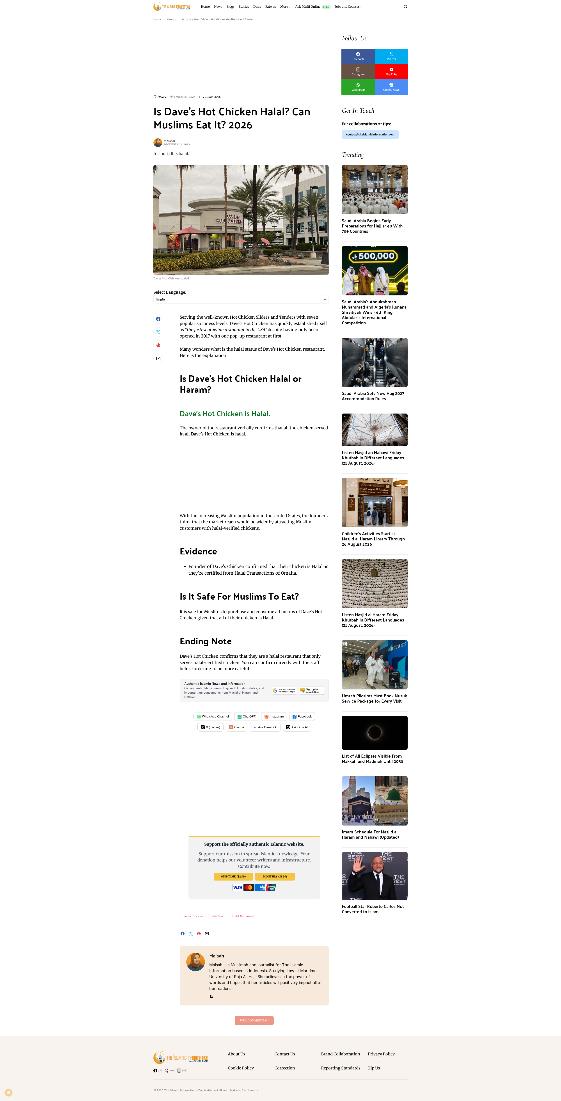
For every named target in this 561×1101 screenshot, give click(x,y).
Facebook (305, 716)
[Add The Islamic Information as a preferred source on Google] (284, 690)
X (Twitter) (213, 727)
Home (157, 19)
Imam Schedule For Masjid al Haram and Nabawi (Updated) (370, 834)
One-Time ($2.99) (233, 876)
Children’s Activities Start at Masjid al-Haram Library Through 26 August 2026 (373, 538)
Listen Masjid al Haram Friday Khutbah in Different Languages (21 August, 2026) (373, 619)
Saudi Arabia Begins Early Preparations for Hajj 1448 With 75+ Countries (372, 225)
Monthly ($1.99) (275, 876)
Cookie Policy (241, 1068)
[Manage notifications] (8, 1092)
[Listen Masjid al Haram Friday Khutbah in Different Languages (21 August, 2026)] (375, 583)
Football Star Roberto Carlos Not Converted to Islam (373, 908)
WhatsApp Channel (215, 716)
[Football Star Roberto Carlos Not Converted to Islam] (375, 875)
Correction (285, 1068)
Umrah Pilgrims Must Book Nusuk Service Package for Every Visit (374, 698)
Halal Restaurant (243, 916)
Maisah (169, 140)
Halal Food (217, 916)
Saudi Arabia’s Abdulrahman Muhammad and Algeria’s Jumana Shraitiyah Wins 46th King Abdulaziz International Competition (374, 312)
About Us (236, 1054)
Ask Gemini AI (267, 727)
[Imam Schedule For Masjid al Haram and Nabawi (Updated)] (375, 800)
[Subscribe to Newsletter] (311, 690)
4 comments (211, 96)
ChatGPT (249, 716)
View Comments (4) (254, 1020)
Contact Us (285, 1054)
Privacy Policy (381, 1054)
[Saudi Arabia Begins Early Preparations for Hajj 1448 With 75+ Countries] (375, 189)
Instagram (277, 716)
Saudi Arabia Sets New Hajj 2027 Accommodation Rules (373, 395)
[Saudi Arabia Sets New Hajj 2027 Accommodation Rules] (375, 362)
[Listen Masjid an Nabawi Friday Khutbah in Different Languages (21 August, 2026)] (375, 429)
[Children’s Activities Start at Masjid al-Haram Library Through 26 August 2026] (375, 502)
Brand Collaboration (340, 1054)
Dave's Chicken (193, 916)
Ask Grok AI (299, 727)
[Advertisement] (241, 63)
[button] (406, 7)
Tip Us (374, 1068)
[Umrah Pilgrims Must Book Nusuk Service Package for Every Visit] (375, 664)
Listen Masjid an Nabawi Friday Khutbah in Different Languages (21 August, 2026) (373, 457)
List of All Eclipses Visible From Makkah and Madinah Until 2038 (372, 758)
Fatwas (171, 19)
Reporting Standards (340, 1068)
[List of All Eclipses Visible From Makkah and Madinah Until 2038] (375, 732)
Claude (239, 727)
